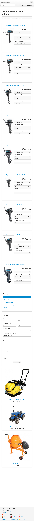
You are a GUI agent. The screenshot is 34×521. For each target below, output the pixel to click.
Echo (21, 516)
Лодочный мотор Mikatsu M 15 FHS (15, 205)
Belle (21, 515)
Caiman (13, 516)
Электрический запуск (10, 333)
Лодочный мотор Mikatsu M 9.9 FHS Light (16, 145)
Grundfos (22, 518)
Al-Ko (13, 515)
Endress (5, 518)
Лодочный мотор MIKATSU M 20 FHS (15, 264)
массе (5, 307)
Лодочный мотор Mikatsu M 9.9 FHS (15, 175)
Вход (23, 5)
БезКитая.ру (5, 2)
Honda (4, 519)
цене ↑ (6, 297)
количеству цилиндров (9, 305)
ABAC (4, 515)
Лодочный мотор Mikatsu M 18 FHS (15, 234)
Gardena (14, 518)
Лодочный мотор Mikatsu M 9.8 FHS (15, 115)
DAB (4, 516)
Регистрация (29, 5)
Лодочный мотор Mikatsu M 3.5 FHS (15, 25)
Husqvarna (22, 519)
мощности (6, 299)
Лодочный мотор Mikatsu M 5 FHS (15, 85)
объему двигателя (8, 302)
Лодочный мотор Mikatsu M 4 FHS (15, 55)
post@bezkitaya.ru (10, 512)
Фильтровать (17, 362)
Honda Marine (15, 519)
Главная (5, 18)
